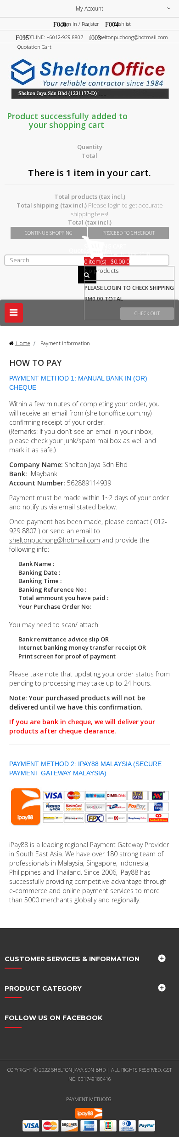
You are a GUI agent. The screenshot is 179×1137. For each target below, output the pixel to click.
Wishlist (122, 23)
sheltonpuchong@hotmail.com (132, 37)
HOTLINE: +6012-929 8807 (53, 37)
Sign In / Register (80, 23)
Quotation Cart (34, 46)
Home (22, 343)
